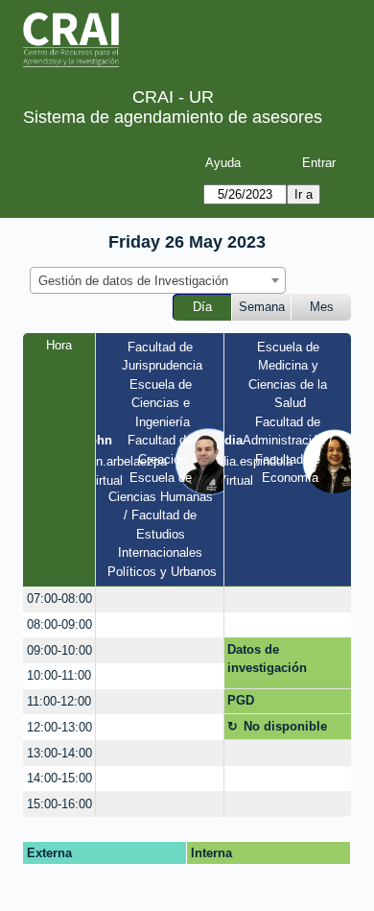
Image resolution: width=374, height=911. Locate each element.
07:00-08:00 (59, 598)
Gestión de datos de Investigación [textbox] (133, 281)
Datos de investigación (267, 659)
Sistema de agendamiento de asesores (172, 117)
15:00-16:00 (59, 804)
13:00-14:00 (59, 753)
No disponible (285, 726)
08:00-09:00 (59, 624)
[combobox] (158, 280)
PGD (240, 700)
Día (202, 307)
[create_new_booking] (159, 599)
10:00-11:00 (59, 675)
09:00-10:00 (59, 650)
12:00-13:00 (59, 727)
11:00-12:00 (59, 701)
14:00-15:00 (59, 778)
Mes (322, 307)
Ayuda (223, 163)
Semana (262, 307)
